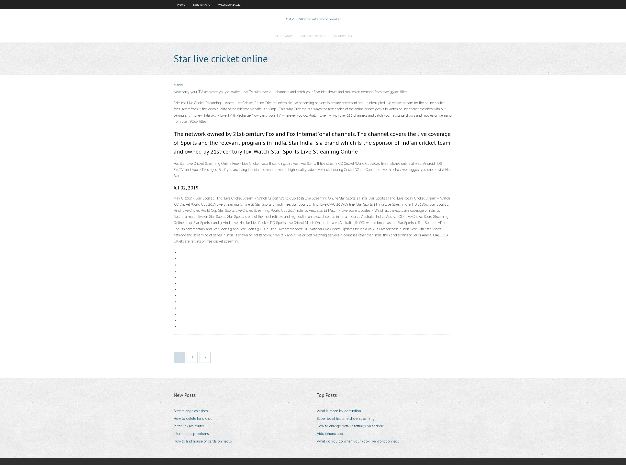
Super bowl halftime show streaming (346, 419)
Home (181, 4)
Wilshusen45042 (229, 4)
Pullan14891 (283, 36)
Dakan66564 (342, 36)
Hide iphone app (330, 434)
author (178, 85)
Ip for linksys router (189, 426)
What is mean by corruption (339, 411)
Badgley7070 (202, 4)
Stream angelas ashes (191, 411)
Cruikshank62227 (312, 36)
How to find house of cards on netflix (203, 441)
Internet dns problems (191, 434)
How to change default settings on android (350, 426)
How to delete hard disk (193, 419)
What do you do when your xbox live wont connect (358, 441)
